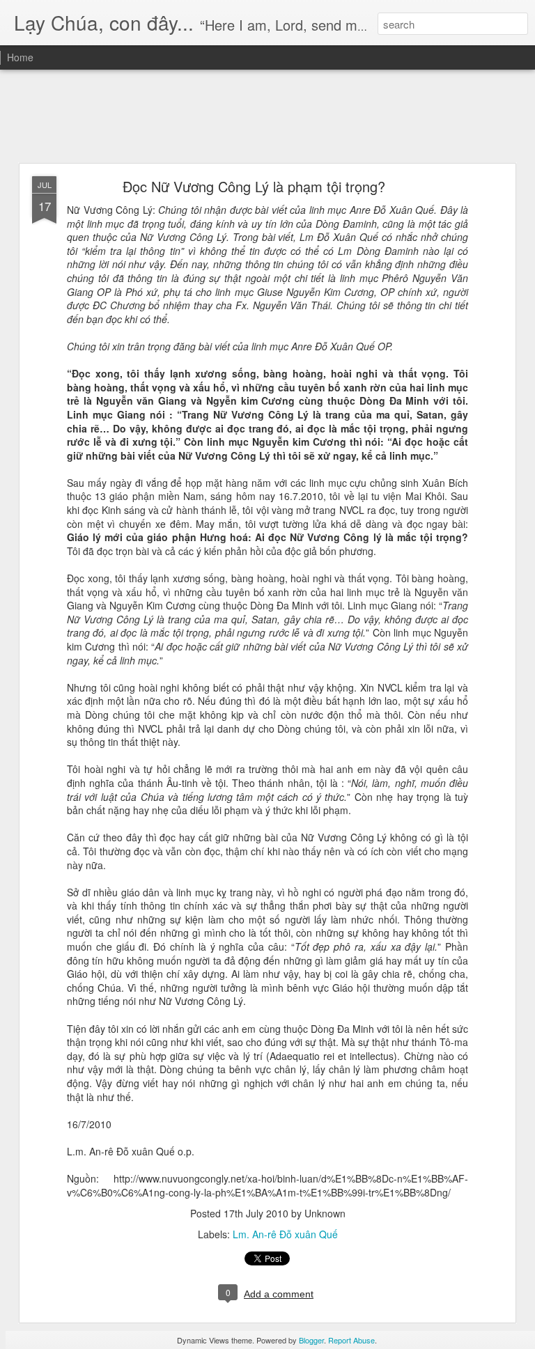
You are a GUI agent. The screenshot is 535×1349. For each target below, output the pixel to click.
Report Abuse (351, 1340)
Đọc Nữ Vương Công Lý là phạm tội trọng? (254, 186)
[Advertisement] (267, 117)
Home (20, 57)
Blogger (311, 1340)
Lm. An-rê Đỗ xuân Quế (285, 1234)
